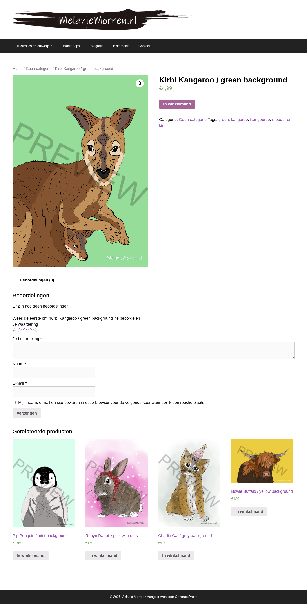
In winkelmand (177, 104)
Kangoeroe (260, 119)
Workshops (71, 46)
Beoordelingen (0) (37, 280)
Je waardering (25, 324)
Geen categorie (38, 69)
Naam (19, 364)
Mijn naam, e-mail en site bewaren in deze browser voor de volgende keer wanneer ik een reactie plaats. (111, 402)
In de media (120, 46)
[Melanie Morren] (102, 19)
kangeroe (239, 119)
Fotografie (96, 46)
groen (223, 119)
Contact (144, 46)
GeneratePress (186, 597)
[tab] (37, 280)
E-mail (20, 383)
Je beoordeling (27, 339)
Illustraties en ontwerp (33, 46)
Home (17, 69)
